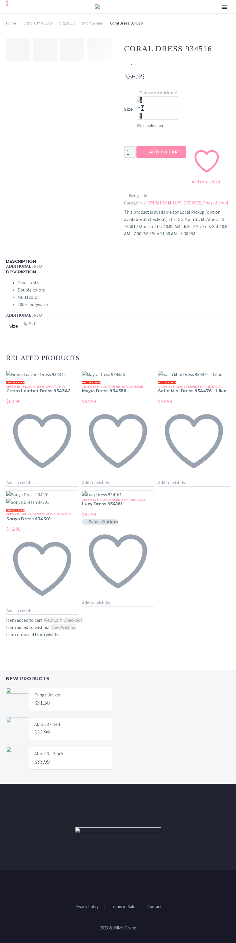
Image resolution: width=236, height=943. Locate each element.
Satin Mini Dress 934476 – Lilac (192, 390)
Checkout (73, 620)
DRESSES (67, 23)
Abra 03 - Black (48, 753)
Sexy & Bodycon (210, 386)
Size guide (138, 195)
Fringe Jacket (47, 695)
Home (11, 23)
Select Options (103, 522)
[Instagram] (121, 886)
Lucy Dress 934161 (102, 503)
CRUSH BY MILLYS (37, 23)
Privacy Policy (86, 907)
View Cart (53, 620)
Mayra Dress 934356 (104, 390)
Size (128, 109)
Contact (154, 907)
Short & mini (92, 23)
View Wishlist (64, 627)
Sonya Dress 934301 (28, 518)
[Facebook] (114, 886)
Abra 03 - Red (47, 724)
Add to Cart (161, 152)
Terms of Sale (123, 907)
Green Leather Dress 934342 (38, 390)
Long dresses (132, 386)
